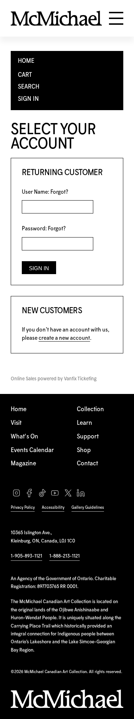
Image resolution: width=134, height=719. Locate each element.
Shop (84, 450)
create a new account (64, 338)
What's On (24, 437)
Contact (87, 464)
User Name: (45, 192)
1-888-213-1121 (64, 556)
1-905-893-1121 (26, 556)
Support (88, 437)
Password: (44, 228)
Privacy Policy (23, 507)
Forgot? (59, 192)
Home (18, 410)
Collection (90, 410)
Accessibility (53, 507)
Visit (16, 423)
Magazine (23, 464)
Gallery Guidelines (87, 507)
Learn (84, 423)
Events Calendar (32, 450)
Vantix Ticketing (80, 378)
